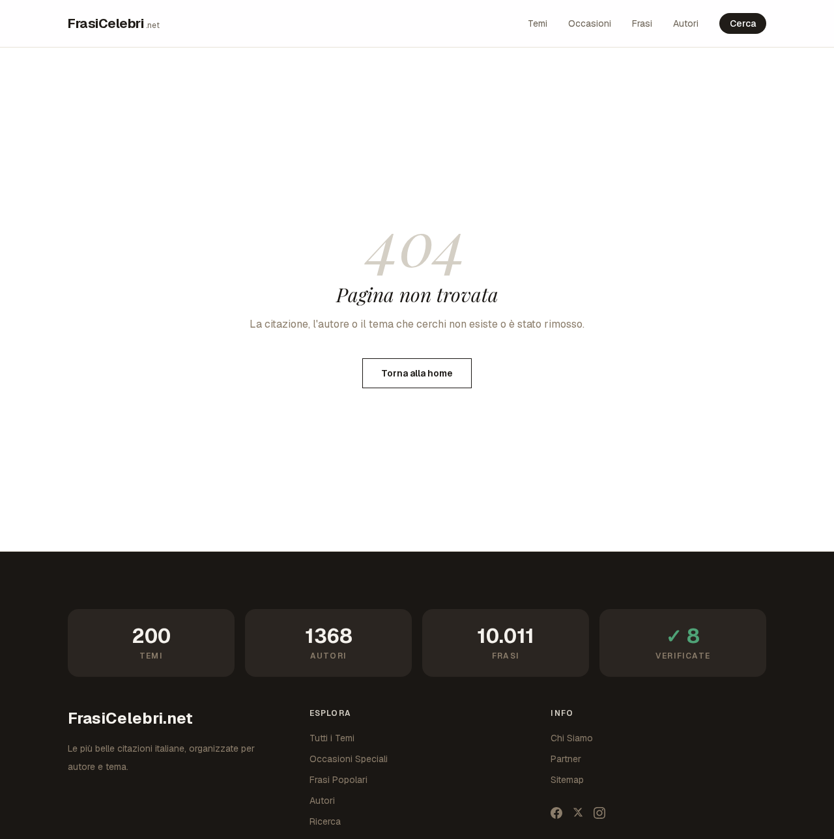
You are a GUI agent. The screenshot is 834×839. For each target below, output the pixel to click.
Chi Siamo (572, 738)
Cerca (743, 23)
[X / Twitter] (578, 813)
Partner (566, 759)
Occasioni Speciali (348, 759)
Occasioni (589, 23)
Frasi (642, 23)
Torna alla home (417, 373)
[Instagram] (599, 813)
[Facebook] (556, 813)
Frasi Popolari (338, 780)
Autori (685, 23)
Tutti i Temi (331, 738)
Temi (537, 23)
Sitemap (567, 780)
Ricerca (325, 821)
